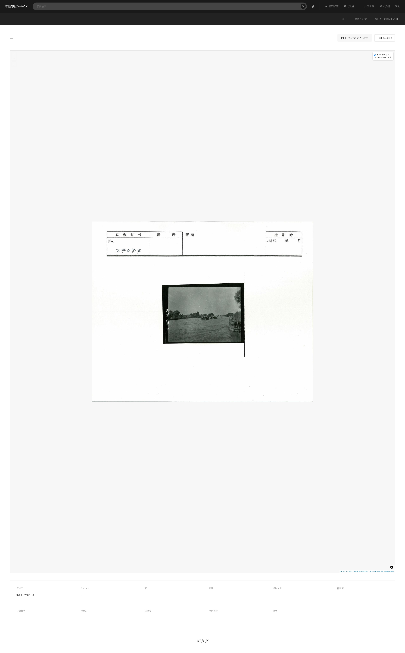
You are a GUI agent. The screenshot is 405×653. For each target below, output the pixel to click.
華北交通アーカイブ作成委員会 (382, 571)
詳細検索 (334, 6)
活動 (397, 6)
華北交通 (349, 6)
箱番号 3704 (361, 18)
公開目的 (369, 6)
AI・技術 (384, 6)
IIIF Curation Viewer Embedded (354, 571)
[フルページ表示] (14, 64)
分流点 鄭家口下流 (385, 18)
